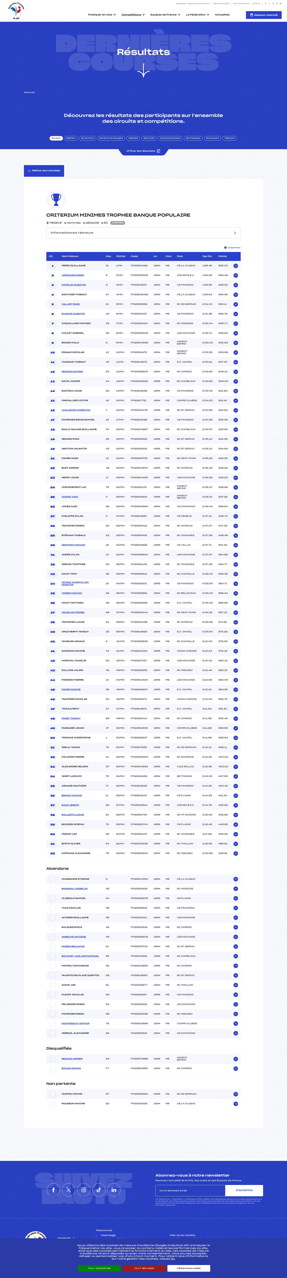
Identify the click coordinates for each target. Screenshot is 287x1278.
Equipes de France (163, 15)
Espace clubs (221, 4)
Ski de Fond (87, 138)
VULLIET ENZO (71, 304)
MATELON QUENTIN (74, 285)
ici (174, 1205)
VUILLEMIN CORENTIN (76, 410)
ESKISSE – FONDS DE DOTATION (192, 4)
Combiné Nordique (170, 138)
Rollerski (133, 138)
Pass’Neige (108, 1235)
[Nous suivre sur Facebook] (265, 3)
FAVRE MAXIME (71, 690)
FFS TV (256, 4)
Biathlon (70, 138)
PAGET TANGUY (71, 719)
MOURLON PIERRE (73, 613)
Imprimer (234, 248)
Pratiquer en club (100, 15)
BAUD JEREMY (70, 805)
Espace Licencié (266, 15)
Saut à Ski (149, 138)
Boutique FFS (241, 4)
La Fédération (196, 15)
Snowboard (212, 138)
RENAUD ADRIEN (72, 1059)
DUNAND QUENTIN (73, 314)
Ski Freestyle (193, 138)
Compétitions (131, 15)
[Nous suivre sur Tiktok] (277, 3)
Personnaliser (189, 1268)
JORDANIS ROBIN (73, 275)
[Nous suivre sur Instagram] (273, 3)
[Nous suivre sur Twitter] (269, 3)
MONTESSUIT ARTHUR (75, 1024)
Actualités (222, 15)
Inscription (244, 1190)
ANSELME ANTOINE (74, 937)
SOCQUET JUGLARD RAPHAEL (80, 956)
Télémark (230, 138)
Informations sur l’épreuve (71, 233)
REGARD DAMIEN (72, 372)
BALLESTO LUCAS (73, 815)
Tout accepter (99, 1268)
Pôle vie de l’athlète (182, 1235)
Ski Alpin (56, 138)
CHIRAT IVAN (70, 497)
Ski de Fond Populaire (111, 138)
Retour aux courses (46, 171)
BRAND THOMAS (72, 796)
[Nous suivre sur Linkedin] (281, 3)
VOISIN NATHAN (72, 593)
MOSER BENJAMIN (73, 947)
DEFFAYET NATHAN (73, 545)
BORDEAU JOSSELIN (75, 889)
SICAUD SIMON (71, 1069)
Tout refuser (144, 1268)
